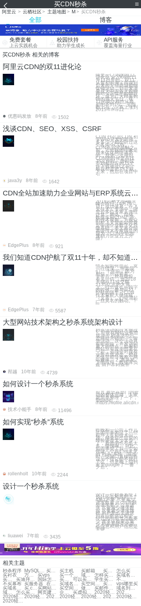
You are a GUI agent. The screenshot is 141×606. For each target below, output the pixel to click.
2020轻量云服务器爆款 (123, 592)
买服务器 (33, 584)
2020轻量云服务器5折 (35, 597)
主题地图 (56, 12)
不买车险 (123, 579)
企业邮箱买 (66, 592)
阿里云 (9, 12)
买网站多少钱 (48, 588)
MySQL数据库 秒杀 (35, 571)
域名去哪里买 (9, 592)
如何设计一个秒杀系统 (38, 384)
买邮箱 (88, 571)
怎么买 (123, 571)
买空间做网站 (70, 588)
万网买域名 (31, 575)
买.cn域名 (31, 588)
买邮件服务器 (105, 588)
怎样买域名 (105, 575)
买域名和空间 (109, 584)
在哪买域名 (53, 584)
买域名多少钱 (70, 584)
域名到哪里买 (127, 588)
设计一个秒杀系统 (31, 486)
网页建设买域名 (48, 592)
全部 (35, 19)
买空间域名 (66, 579)
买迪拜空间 (27, 579)
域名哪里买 (87, 575)
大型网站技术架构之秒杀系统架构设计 (63, 322)
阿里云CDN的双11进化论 (42, 67)
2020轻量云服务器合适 (105, 592)
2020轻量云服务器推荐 (53, 597)
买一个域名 (70, 575)
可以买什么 (83, 579)
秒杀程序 (12, 571)
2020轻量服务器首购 (127, 597)
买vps (44, 575)
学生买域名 (105, 579)
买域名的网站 (13, 588)
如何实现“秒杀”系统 (33, 422)
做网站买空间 (87, 588)
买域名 (53, 571)
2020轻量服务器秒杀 (70, 597)
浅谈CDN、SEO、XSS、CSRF (52, 129)
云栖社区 (32, 12)
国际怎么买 (48, 579)
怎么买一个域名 (27, 592)
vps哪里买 (127, 584)
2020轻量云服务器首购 (13, 601)
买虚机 (109, 571)
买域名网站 (127, 575)
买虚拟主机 (83, 592)
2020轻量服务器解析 (109, 597)
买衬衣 (10, 575)
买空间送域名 (92, 584)
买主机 (67, 571)
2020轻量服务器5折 (92, 597)
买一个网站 (9, 579)
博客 (105, 19)
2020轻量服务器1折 (13, 597)
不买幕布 (12, 584)
